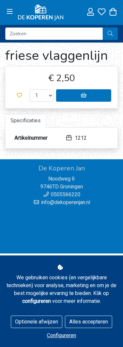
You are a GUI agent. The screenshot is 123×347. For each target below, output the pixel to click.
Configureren (61, 335)
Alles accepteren (88, 322)
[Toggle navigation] (9, 12)
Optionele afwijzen (36, 322)
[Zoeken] (110, 33)
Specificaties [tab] (25, 120)
